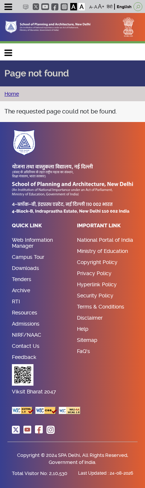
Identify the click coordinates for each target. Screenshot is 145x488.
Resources (24, 313)
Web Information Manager (32, 243)
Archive (21, 290)
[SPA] (47, 26)
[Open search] (137, 6)
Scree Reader (25, 6)
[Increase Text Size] (101, 6)
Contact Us (25, 346)
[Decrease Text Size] (91, 6)
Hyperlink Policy (97, 284)
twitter (36, 6)
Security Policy (95, 296)
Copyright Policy (97, 262)
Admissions (25, 324)
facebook (54, 6)
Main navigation (8, 51)
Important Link (99, 226)
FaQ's (83, 351)
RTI (16, 301)
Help (82, 329)
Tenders (21, 279)
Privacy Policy (94, 273)
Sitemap (87, 340)
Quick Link (27, 226)
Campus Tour (28, 257)
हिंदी (109, 6)
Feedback (24, 357)
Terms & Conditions (100, 307)
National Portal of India (105, 240)
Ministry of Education (102, 251)
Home (11, 94)
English (124, 6)
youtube (45, 6)
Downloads (25, 268)
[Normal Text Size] (95, 6)
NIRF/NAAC (26, 335)
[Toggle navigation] (8, 7)
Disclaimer (90, 318)
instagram (64, 6)
